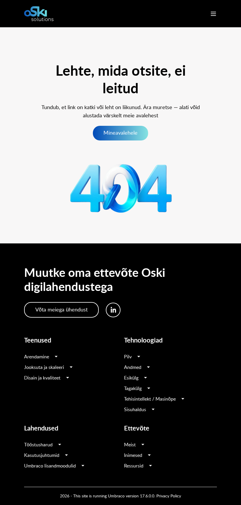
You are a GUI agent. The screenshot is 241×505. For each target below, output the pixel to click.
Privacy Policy (168, 496)
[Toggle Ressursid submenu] (150, 466)
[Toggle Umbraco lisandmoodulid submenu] (83, 466)
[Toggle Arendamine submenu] (56, 357)
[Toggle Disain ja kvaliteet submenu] (67, 378)
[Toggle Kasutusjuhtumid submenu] (66, 455)
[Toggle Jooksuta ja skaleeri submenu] (71, 367)
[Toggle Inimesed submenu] (149, 455)
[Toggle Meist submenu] (142, 445)
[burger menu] (213, 13)
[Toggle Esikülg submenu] (145, 378)
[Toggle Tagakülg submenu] (148, 389)
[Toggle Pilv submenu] (138, 357)
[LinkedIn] (113, 310)
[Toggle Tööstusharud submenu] (59, 445)
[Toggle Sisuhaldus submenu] (153, 410)
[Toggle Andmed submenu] (148, 367)
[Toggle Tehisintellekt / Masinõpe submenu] (182, 399)
